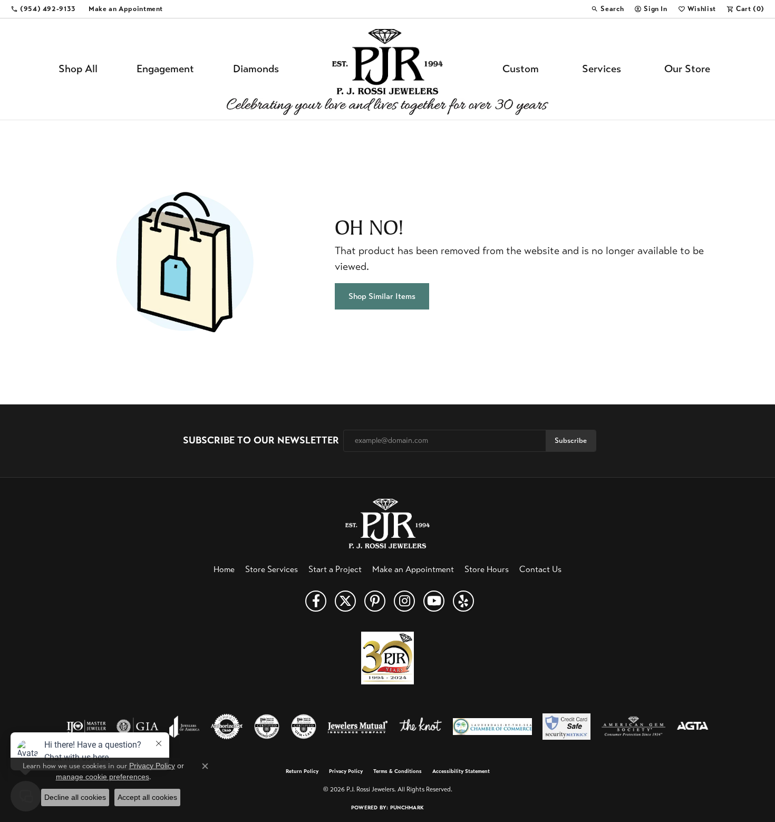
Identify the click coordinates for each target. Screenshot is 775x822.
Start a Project (335, 569)
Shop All (78, 68)
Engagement (165, 68)
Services (601, 68)
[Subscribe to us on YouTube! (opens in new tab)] (433, 601)
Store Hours (486, 569)
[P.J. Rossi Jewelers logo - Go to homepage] (387, 69)
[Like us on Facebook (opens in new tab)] (315, 601)
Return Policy (302, 771)
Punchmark (407, 807)
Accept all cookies (147, 797)
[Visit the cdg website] (267, 726)
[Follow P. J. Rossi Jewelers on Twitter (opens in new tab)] (345, 601)
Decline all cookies (75, 797)
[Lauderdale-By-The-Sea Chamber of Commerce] (492, 726)
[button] (607, 9)
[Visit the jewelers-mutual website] (357, 726)
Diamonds (256, 68)
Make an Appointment (413, 569)
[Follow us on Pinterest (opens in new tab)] (374, 601)
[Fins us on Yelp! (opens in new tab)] (463, 601)
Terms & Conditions (397, 771)
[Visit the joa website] (184, 726)
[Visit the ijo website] (86, 726)
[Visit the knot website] (420, 726)
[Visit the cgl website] (303, 726)
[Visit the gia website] (138, 726)
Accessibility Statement (461, 771)
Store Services (271, 569)
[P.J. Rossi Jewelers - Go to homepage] (387, 522)
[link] (43, 9)
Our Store (687, 68)
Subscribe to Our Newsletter (261, 440)
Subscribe (571, 440)
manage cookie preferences (102, 776)
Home (224, 569)
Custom (520, 68)
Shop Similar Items (381, 296)
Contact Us (540, 569)
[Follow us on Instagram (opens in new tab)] (404, 601)
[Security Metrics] (566, 726)
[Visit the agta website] (692, 726)
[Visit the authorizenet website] (226, 726)
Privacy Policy (346, 771)
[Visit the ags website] (633, 726)
